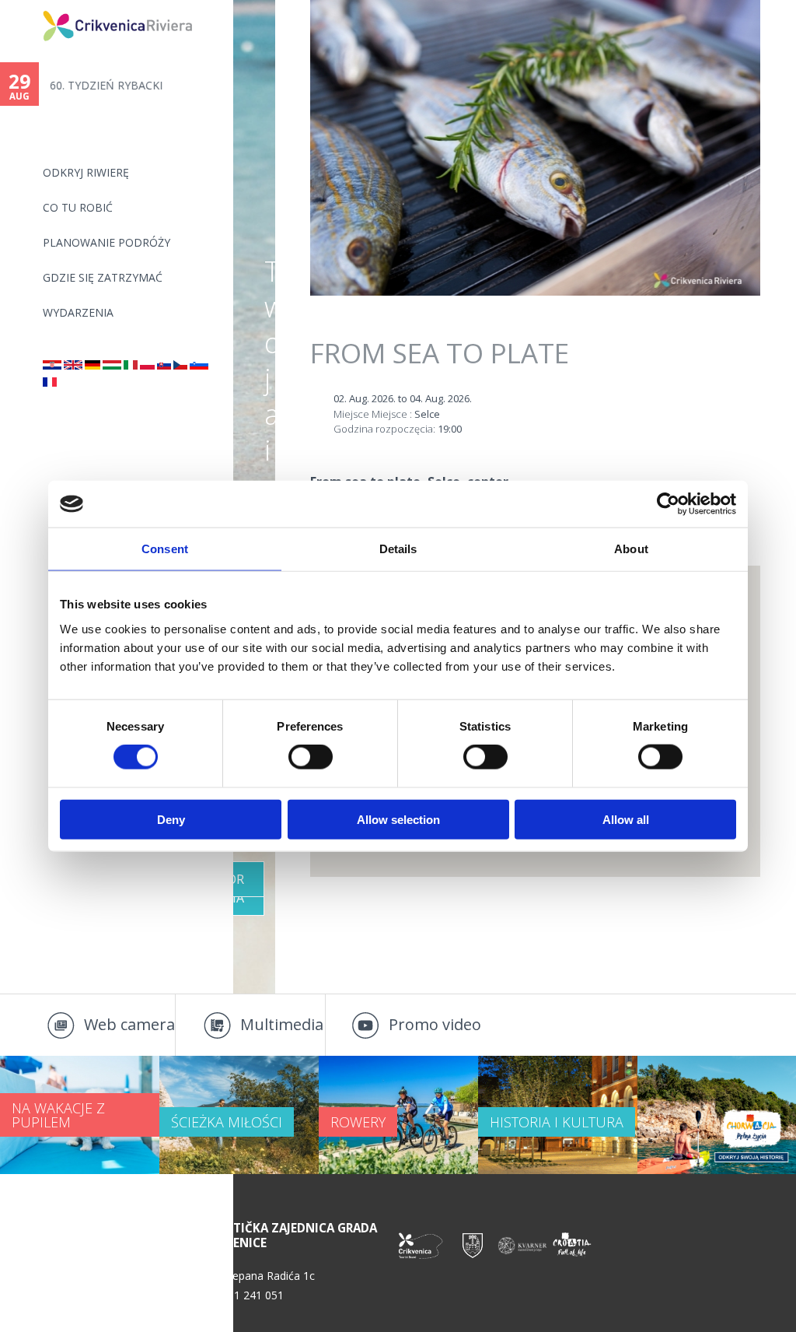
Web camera (129, 1024)
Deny (171, 818)
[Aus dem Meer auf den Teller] (92, 365)
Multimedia (281, 1024)
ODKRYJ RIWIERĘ (86, 172)
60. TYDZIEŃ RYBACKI (106, 85)
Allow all (625, 818)
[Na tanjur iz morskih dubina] (52, 365)
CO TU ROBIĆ (78, 207)
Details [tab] (398, 549)
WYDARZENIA (78, 312)
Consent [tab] (164, 549)
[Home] (32, 6)
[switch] (310, 757)
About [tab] (631, 549)
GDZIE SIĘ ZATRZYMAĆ (102, 277)
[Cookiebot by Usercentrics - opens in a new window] (668, 504)
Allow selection (398, 818)
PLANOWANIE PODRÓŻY (106, 242)
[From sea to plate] (73, 365)
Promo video (435, 1024)
